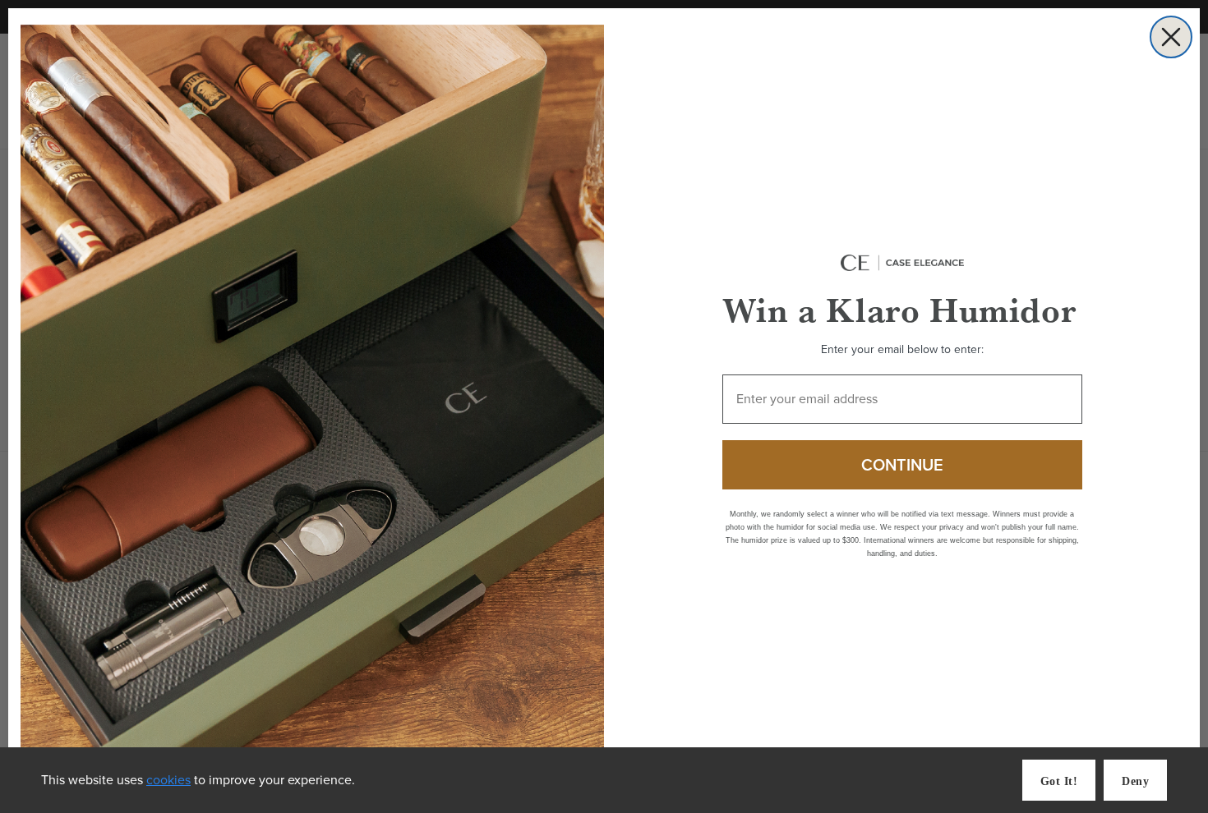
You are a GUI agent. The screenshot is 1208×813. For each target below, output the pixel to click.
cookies (168, 779)
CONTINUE (902, 464)
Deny (1135, 781)
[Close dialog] (1171, 36)
